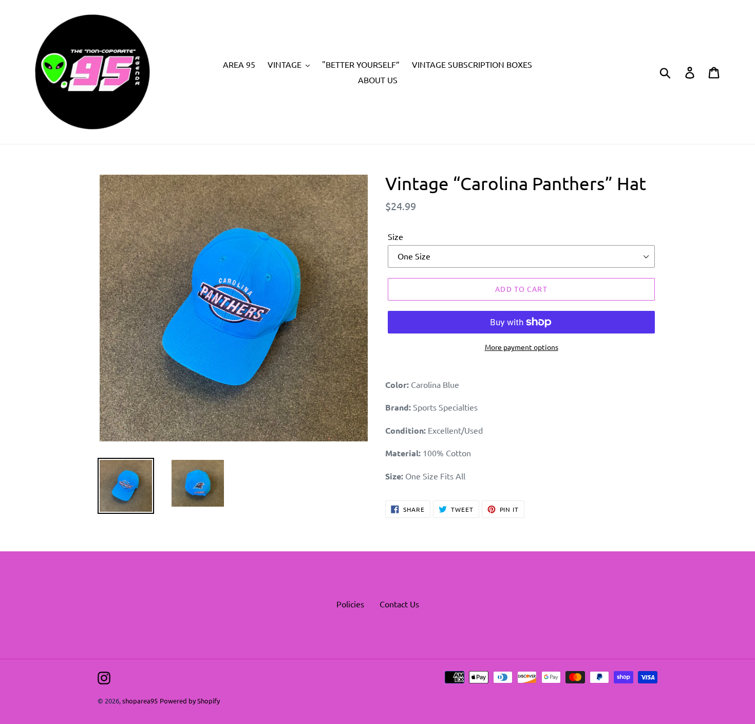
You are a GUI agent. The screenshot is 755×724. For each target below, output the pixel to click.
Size (395, 236)
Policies (350, 604)
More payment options (521, 346)
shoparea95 (140, 700)
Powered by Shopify (190, 700)
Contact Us (399, 604)
